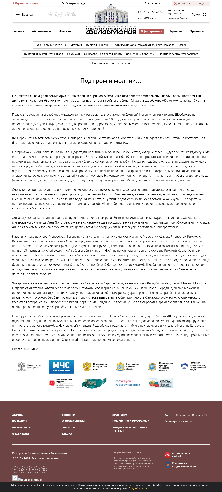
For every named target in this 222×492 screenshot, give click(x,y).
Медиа (67, 433)
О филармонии (151, 31)
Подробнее (136, 488)
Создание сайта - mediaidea (181, 455)
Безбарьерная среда (73, 3)
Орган (183, 45)
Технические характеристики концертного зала (143, 45)
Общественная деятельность (103, 54)
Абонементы (41, 31)
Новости (65, 31)
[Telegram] (67, 14)
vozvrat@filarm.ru (147, 18)
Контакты (19, 421)
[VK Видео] (73, 14)
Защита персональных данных (129, 453)
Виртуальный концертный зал (43, 54)
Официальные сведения (51, 45)
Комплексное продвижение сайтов (184, 465)
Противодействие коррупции (111, 63)
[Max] (56, 14)
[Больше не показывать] (146, 488)
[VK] (50, 14)
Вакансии (73, 54)
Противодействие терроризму (178, 54)
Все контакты (152, 3)
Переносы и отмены (26, 3)
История (76, 45)
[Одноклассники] (61, 14)
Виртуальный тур (97, 45)
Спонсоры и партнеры (140, 54)
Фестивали (20, 433)
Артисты (176, 31)
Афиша (19, 31)
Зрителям (197, 31)
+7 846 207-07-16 (150, 12)
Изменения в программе (130, 421)
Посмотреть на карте (178, 421)
